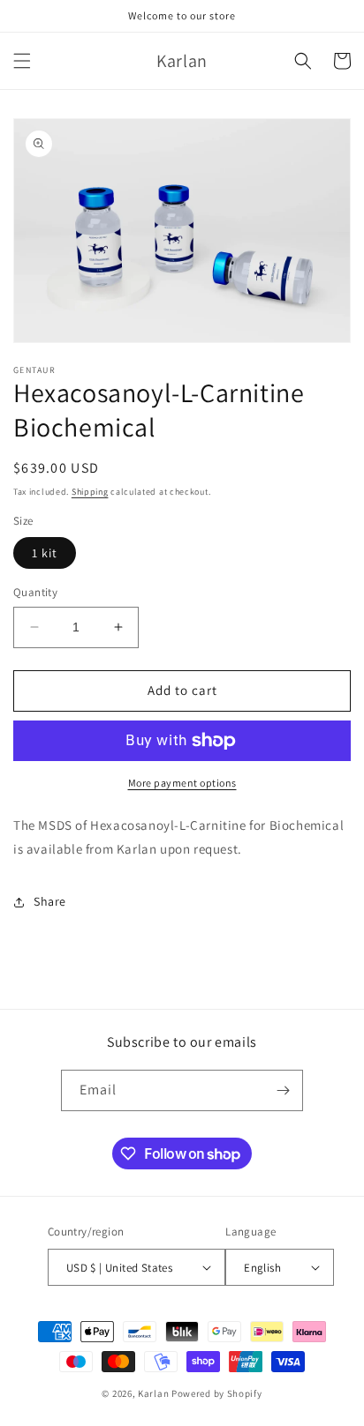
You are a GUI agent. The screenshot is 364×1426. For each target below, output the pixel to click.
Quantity (35, 592)
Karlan (153, 1393)
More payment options (182, 782)
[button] (22, 60)
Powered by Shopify (216, 1393)
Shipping (90, 491)
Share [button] (50, 901)
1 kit (44, 553)
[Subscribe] (282, 1090)
